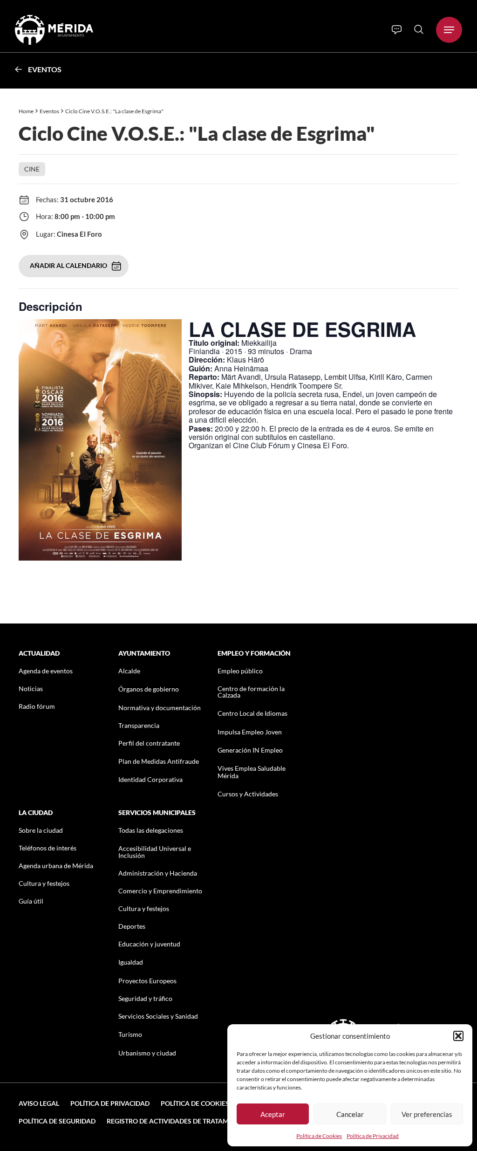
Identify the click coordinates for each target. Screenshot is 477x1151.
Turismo (130, 1034)
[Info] (397, 29)
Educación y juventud (149, 944)
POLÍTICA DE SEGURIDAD (57, 1121)
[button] (458, 1036)
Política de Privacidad (373, 1135)
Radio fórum (37, 706)
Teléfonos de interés (47, 848)
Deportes (131, 926)
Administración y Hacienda (157, 873)
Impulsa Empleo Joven (250, 732)
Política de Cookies (319, 1135)
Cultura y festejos (44, 883)
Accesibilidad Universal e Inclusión (154, 851)
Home (26, 111)
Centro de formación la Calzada (251, 692)
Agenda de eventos (46, 671)
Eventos (44, 69)
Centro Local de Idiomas (252, 713)
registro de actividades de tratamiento (177, 1121)
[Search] (418, 29)
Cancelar (350, 1114)
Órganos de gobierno (148, 689)
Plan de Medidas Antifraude (158, 761)
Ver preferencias (427, 1114)
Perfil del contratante (149, 743)
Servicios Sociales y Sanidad (158, 1016)
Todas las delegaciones (150, 830)
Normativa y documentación (159, 708)
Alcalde (129, 671)
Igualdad (130, 962)
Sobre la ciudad (41, 830)
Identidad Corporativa (150, 779)
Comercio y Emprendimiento (160, 891)
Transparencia (138, 725)
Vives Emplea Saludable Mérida (252, 771)
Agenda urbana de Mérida (56, 866)
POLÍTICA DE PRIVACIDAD (110, 1103)
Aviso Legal (39, 1103)
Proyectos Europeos (147, 981)
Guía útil (31, 901)
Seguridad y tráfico (145, 998)
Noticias (31, 688)
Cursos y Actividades (248, 794)
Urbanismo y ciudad (147, 1053)
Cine (32, 169)
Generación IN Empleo (250, 750)
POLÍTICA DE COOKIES (195, 1103)
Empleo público (240, 671)
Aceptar (272, 1114)
